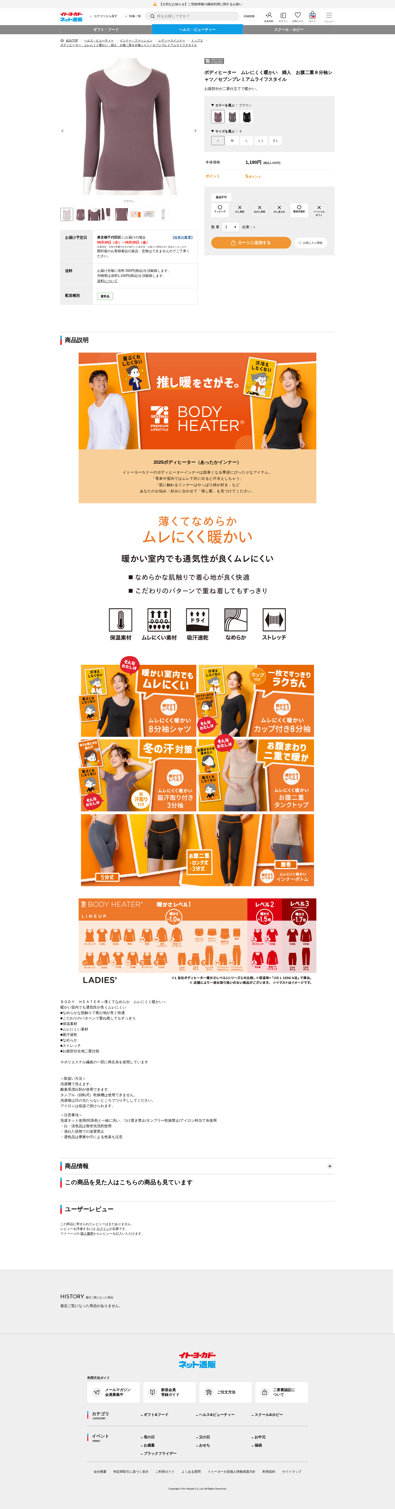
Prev (60, 130)
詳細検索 (249, 16)
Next (197, 130)
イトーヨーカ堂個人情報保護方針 (232, 1471)
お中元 (260, 1437)
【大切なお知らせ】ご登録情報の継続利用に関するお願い (200, 4)
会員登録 (268, 21)
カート (312, 21)
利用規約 (268, 1471)
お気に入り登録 (312, 242)
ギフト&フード (156, 1415)
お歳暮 (149, 1445)
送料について (107, 281)
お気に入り (298, 21)
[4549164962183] (80, 214)
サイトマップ (291, 1471)
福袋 (258, 1445)
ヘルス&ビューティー (217, 1415)
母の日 (149, 1437)
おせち (204, 1445)
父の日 (204, 1437)
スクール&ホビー (269, 1415)
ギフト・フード (106, 29)
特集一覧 (135, 16)
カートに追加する (254, 242)
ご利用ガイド (165, 1471)
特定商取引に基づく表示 (131, 1471)
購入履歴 (86, 1233)
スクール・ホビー (289, 29)
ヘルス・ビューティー (197, 29)
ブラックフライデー (160, 1453)
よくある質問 (191, 1471)
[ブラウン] (129, 126)
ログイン (283, 21)
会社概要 (100, 1471)
